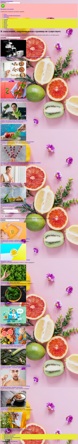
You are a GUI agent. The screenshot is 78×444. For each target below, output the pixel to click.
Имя (2, 210)
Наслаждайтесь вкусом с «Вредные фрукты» (12, 345)
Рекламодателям (8, 438)
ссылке (53, 218)
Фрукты (6, 25)
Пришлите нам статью (9, 434)
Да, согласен (8, 216)
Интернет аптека (5, 324)
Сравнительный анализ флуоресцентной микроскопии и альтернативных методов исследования (26, 57)
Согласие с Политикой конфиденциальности (13, 213)
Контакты (6, 17)
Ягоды (5, 26)
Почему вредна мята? (6, 303)
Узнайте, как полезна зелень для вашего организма (14, 120)
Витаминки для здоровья (7, 9)
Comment (3, 220)
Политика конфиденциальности (12, 15)
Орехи (5, 23)
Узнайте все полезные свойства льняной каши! (13, 408)
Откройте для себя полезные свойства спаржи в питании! (16, 366)
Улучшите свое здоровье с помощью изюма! (12, 240)
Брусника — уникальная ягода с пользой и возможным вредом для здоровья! (21, 162)
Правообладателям (8, 436)
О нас (5, 14)
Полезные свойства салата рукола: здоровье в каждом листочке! (17, 141)
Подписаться (4, 221)
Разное (5, 27)
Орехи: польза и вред (6, 78)
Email (2, 211)
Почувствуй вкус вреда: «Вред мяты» (10, 282)
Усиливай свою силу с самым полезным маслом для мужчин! (16, 204)
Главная (6, 19)
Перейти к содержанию (7, 1)
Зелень (5, 20)
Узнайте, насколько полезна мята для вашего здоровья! (15, 99)
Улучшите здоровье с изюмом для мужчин (12, 387)
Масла (5, 22)
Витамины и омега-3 (6, 261)
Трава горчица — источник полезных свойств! (13, 429)
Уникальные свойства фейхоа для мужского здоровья (14, 183)
